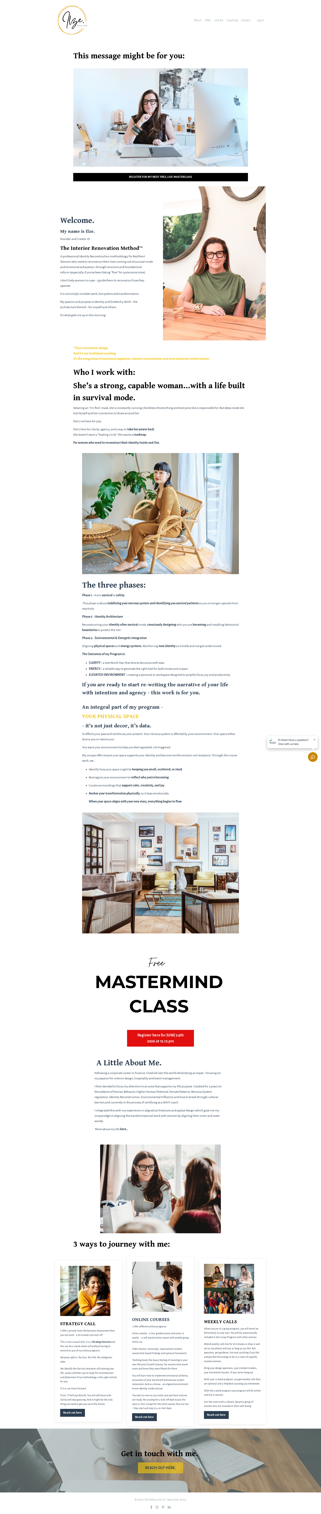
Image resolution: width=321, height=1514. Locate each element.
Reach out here (72, 1412)
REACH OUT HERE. (160, 1468)
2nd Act (218, 20)
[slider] (157, 164)
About (198, 20)
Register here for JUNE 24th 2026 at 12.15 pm (160, 1038)
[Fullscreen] (244, 164)
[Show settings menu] (237, 164)
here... (124, 1129)
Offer (208, 20)
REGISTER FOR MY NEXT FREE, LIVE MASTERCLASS (160, 176)
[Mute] (230, 164)
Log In (260, 20)
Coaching (232, 20)
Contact (245, 20)
